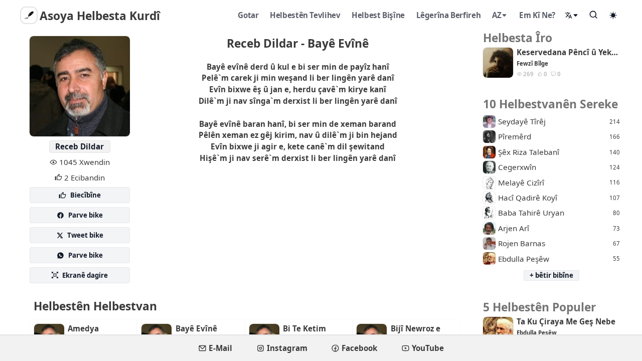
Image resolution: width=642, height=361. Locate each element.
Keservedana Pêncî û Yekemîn (568, 52)
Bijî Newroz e (415, 328)
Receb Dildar (79, 146)
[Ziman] (572, 15)
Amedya (83, 328)
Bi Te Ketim (304, 328)
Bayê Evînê (196, 328)
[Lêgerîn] (594, 15)
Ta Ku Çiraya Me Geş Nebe (566, 321)
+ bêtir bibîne (551, 275)
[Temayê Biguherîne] (613, 15)
